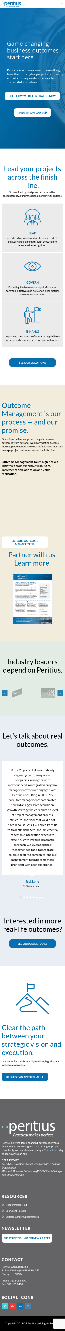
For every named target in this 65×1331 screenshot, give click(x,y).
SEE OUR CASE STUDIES (32, 943)
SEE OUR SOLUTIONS (32, 362)
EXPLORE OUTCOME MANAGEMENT (25, 542)
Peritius (32, 1323)
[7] (40, 897)
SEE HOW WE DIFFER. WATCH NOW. (33, 96)
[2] (24, 897)
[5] (33, 897)
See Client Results (16, 1210)
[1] (21, 897)
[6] (37, 897)
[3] (27, 897)
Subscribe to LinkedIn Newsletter (27, 1238)
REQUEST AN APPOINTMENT (24, 1076)
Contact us (50, 1150)
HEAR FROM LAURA (32, 112)
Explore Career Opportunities (22, 1216)
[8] (43, 897)
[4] (30, 897)
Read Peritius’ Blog (16, 1204)
